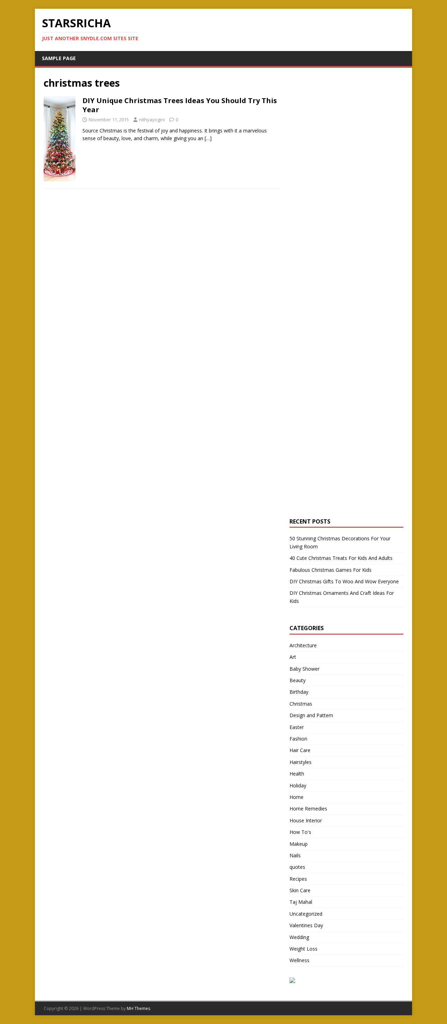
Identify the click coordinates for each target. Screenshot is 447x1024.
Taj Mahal (301, 902)
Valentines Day (306, 925)
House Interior (306, 820)
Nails (295, 855)
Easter (297, 727)
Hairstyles (301, 762)
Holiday (298, 785)
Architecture (303, 645)
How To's (300, 832)
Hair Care (300, 750)
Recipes (298, 878)
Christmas (301, 703)
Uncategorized (306, 913)
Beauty (298, 680)
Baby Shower (305, 668)
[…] (208, 138)
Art (293, 657)
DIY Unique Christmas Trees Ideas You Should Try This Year (179, 105)
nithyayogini (152, 119)
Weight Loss (303, 948)
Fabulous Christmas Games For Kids (331, 570)
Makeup (299, 844)
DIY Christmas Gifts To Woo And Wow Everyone (344, 581)
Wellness (299, 960)
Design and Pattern (311, 715)
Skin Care (300, 890)
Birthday (299, 691)
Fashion (298, 738)
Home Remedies (308, 808)
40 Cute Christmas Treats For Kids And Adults (341, 558)
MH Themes (138, 1008)
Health (297, 773)
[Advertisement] (342, 181)
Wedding (299, 937)
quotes (297, 867)
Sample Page (59, 58)
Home (296, 797)
